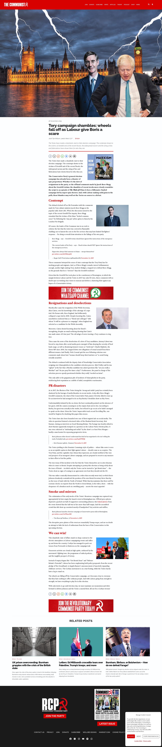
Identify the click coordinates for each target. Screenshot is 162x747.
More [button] (138, 4)
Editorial (112, 659)
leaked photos (103, 502)
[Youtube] (83, 739)
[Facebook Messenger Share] (66, 156)
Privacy (50, 732)
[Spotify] (87, 739)
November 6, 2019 (76, 518)
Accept (131, 736)
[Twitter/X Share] (54, 156)
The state (19, 659)
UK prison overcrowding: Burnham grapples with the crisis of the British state (31, 665)
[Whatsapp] (91, 739)
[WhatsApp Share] (62, 156)
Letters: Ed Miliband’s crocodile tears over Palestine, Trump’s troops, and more (81, 664)
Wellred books (90, 732)
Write (106, 4)
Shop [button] (133, 4)
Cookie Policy (138, 741)
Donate (91, 4)
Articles (113, 4)
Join (86, 4)
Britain (77, 138)
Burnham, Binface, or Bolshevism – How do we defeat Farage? (127, 664)
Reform (118, 659)
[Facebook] (70, 739)
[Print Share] (74, 156)
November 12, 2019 (87, 258)
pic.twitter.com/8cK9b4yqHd (62, 254)
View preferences (151, 736)
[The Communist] (16, 5)
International (67, 659)
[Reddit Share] (58, 156)
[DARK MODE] (152, 4)
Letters (73, 659)
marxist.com (104, 732)
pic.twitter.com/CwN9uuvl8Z (62, 514)
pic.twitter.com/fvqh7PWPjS (75, 439)
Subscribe (99, 4)
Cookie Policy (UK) (120, 732)
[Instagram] (79, 739)
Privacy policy (147, 741)
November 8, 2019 (80, 443)
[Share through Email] (70, 156)
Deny (139, 736)
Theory (119, 4)
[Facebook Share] (50, 156)
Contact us (39, 732)
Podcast (127, 4)
